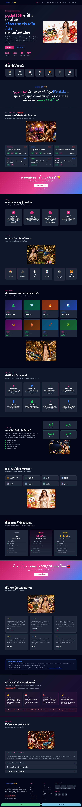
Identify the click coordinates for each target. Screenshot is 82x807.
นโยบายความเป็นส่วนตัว (47, 790)
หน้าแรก (37, 2)
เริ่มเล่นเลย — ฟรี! (41, 185)
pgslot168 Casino (63, 2)
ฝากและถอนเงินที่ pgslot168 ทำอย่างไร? (16, 763)
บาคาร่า (52, 2)
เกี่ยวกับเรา (45, 785)
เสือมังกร (43, 2)
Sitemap (44, 798)
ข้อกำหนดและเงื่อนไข (47, 787)
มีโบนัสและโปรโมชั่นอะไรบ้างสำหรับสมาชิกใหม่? (18, 767)
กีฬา (48, 2)
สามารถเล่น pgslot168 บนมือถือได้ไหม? (16, 771)
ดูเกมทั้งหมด (20, 47)
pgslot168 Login (72, 2)
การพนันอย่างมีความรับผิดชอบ (70, 710)
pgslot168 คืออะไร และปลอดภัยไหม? (15, 752)
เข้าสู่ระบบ (9, 47)
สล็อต (56, 2)
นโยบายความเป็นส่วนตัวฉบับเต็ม (55, 667)
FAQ (43, 796)
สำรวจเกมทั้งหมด (41, 574)
